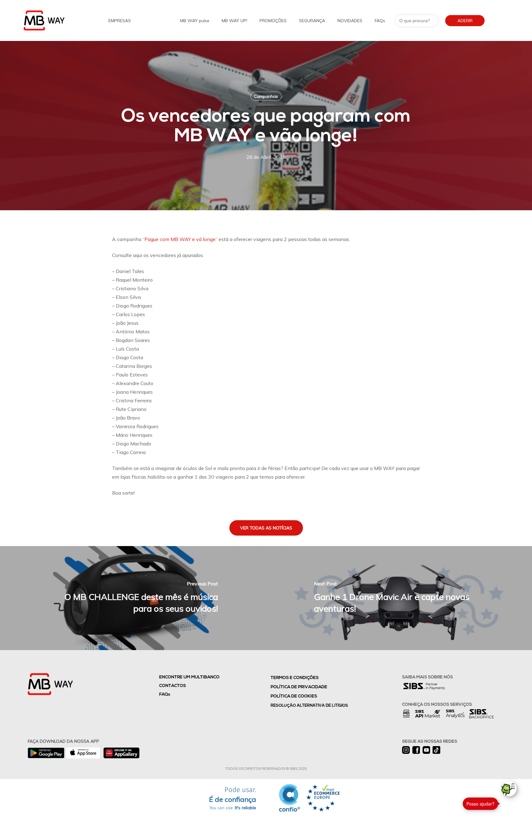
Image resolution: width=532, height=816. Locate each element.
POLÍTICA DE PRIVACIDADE (299, 687)
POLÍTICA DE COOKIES (294, 696)
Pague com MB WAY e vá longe (180, 239)
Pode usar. (232, 798)
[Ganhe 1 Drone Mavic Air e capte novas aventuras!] (399, 598)
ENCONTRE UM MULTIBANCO (189, 677)
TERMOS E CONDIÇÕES (295, 678)
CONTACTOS (172, 686)
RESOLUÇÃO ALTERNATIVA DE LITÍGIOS (309, 706)
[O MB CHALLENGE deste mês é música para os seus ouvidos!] (133, 598)
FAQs (164, 694)
